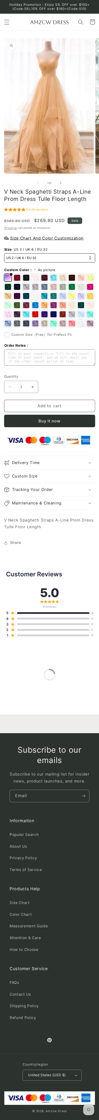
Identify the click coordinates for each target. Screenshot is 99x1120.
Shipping (10, 227)
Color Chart (21, 914)
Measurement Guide (29, 926)
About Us (18, 846)
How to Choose (24, 949)
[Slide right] (60, 183)
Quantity (11, 376)
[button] (6, 22)
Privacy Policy (23, 858)
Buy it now (49, 421)
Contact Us (20, 994)
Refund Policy (23, 1017)
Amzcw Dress (56, 1111)
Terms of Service (26, 869)
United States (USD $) (47, 1075)
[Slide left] (38, 183)
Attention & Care (25, 937)
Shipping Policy (24, 1006)
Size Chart (20, 902)
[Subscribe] (83, 796)
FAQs (14, 982)
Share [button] (15, 542)
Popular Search (24, 834)
